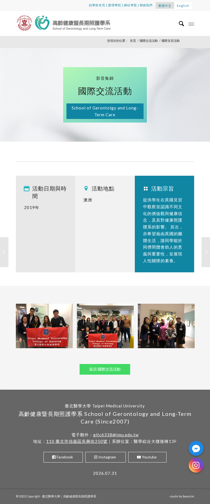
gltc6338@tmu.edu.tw (116, 434)
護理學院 (114, 5)
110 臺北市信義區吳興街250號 (76, 441)
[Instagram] (196, 465)
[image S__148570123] (168, 328)
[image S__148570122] (107, 328)
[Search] (179, 23)
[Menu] (191, 23)
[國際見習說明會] (4, 252)
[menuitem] (179, 23)
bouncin (188, 496)
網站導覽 (130, 5)
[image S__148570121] (46, 328)
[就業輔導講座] (206, 252)
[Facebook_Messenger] (196, 448)
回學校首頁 (97, 5)
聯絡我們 (146, 5)
